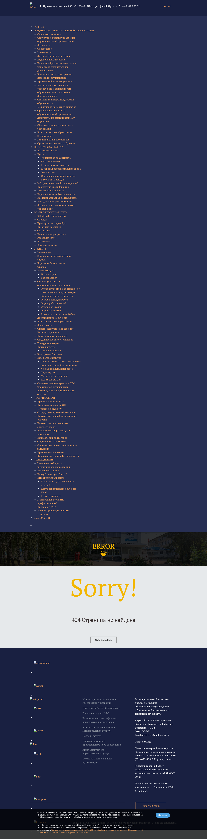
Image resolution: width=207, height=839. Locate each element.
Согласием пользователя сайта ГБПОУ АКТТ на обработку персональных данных (89, 830)
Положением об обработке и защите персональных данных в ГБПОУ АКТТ (90, 831)
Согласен (162, 815)
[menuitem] (39, 26)
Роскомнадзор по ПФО (95, 713)
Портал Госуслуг (92, 735)
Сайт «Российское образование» (101, 708)
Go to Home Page (103, 639)
